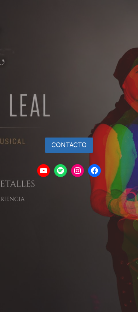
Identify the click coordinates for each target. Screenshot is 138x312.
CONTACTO (69, 145)
